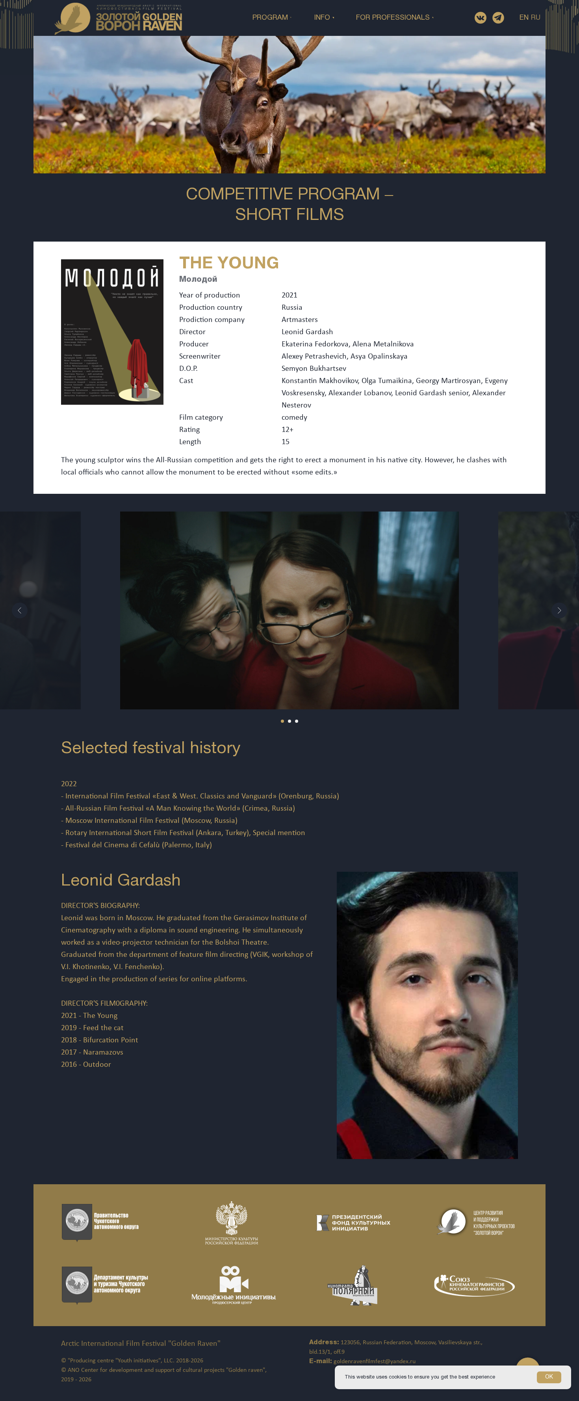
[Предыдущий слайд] (20, 610)
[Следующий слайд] (559, 610)
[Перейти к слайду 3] (296, 721)
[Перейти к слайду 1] (282, 721)
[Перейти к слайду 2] (289, 721)
